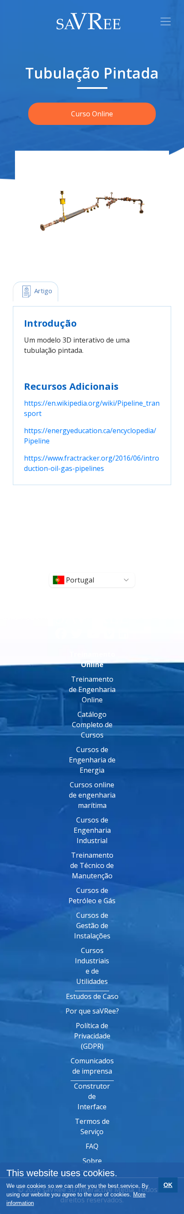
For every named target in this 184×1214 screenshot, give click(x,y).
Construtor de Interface (92, 1096)
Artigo (42, 290)
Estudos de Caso (92, 996)
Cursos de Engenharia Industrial (92, 830)
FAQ (92, 1146)
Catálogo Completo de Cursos (92, 725)
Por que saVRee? (92, 1011)
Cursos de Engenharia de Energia (92, 760)
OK (167, 1184)
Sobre (92, 1160)
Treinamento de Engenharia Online (92, 689)
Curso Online (92, 113)
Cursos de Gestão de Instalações (92, 925)
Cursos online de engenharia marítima (92, 795)
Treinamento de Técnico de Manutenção (92, 865)
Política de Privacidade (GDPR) (92, 1036)
